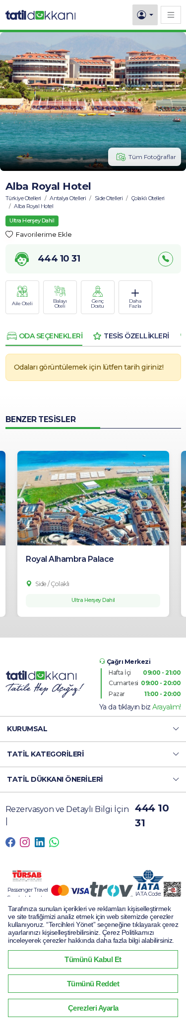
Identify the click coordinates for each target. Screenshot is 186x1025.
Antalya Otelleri (68, 198)
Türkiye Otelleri (23, 198)
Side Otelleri (109, 198)
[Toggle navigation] (171, 14)
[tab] (44, 335)
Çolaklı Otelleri (148, 198)
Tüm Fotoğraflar (152, 157)
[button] (93, 729)
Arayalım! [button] (166, 706)
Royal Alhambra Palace (70, 559)
